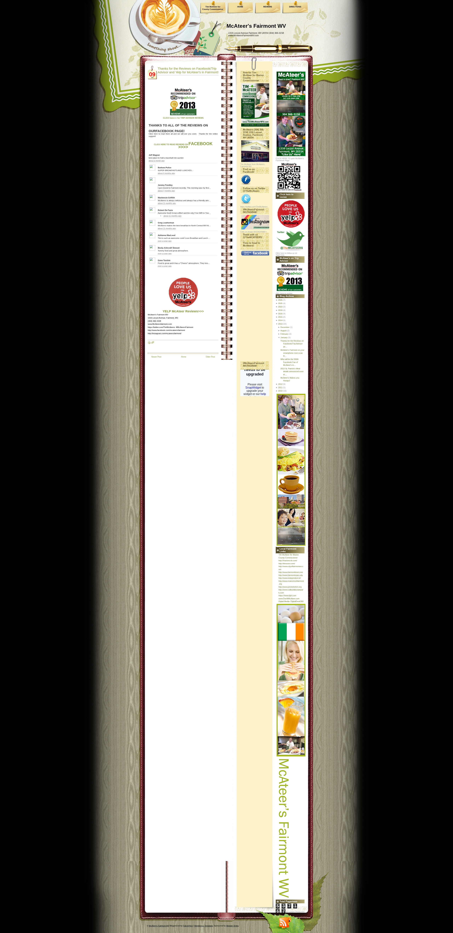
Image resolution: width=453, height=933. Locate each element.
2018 (280, 310)
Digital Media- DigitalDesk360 (291, 601)
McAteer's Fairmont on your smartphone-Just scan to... (292, 353)
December (284, 327)
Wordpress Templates (203, 926)
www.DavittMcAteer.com (289, 598)
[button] (215, 167)
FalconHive (188, 926)
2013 (280, 324)
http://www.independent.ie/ (290, 578)
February (284, 334)
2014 (280, 320)
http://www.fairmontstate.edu (291, 575)
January (284, 337)
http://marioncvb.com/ (288, 560)
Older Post (210, 357)
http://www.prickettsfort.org (290, 587)
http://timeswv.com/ (287, 563)
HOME (240, 7)
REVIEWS (267, 7)
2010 (280, 391)
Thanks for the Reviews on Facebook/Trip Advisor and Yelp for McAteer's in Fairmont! (188, 70)
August (283, 331)
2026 (280, 300)
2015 (280, 317)
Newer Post (156, 357)
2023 (280, 307)
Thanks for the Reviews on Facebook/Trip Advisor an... (292, 344)
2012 (280, 384)
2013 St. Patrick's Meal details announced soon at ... (291, 371)
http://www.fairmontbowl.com (291, 572)
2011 (280, 387)
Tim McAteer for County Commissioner (212, 8)
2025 (280, 303)
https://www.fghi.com (287, 595)
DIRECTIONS (295, 7)
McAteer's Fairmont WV (256, 26)
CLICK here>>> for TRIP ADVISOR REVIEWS (183, 118)
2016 (280, 314)
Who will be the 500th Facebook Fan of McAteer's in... (289, 362)
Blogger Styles (232, 926)
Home (183, 357)
